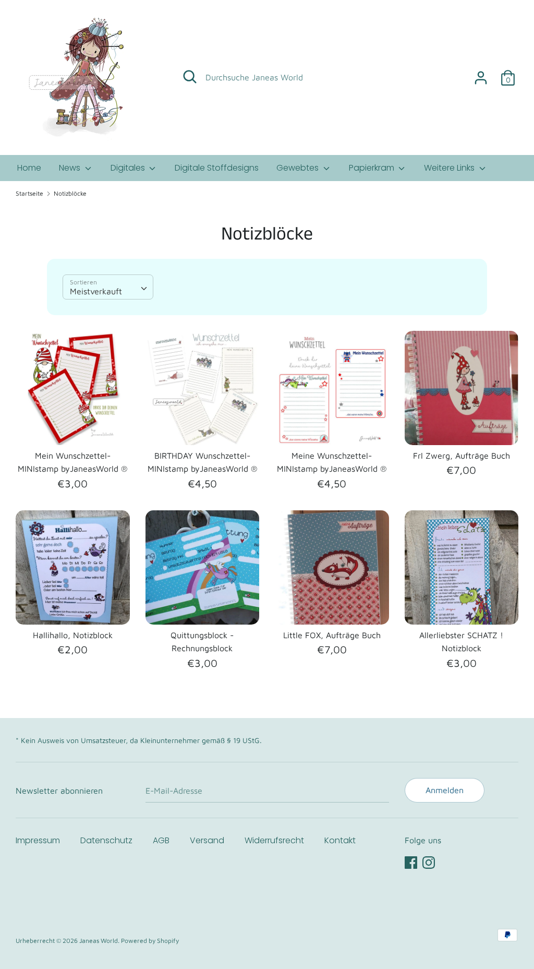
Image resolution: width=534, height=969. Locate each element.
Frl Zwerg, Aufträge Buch (461, 455)
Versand (207, 840)
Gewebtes (298, 168)
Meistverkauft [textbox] (96, 291)
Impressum (38, 840)
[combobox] (108, 287)
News (70, 168)
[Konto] (480, 73)
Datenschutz (106, 840)
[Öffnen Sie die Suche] (189, 76)
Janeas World (98, 940)
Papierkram (372, 168)
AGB (161, 840)
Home (29, 168)
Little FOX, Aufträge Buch (332, 635)
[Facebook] (411, 861)
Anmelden (445, 790)
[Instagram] (428, 861)
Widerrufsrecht (274, 840)
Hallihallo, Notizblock (73, 635)
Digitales (129, 168)
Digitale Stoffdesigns (217, 168)
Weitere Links (450, 168)
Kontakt (340, 840)
